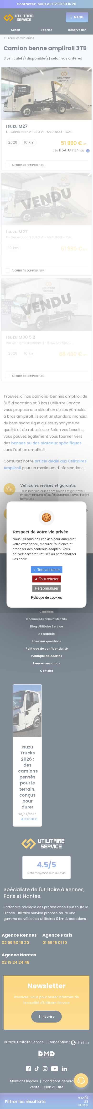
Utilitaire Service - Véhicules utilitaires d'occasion (18, 17)
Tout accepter (48, 569)
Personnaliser (46, 588)
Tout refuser (48, 579)
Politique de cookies (46, 597)
